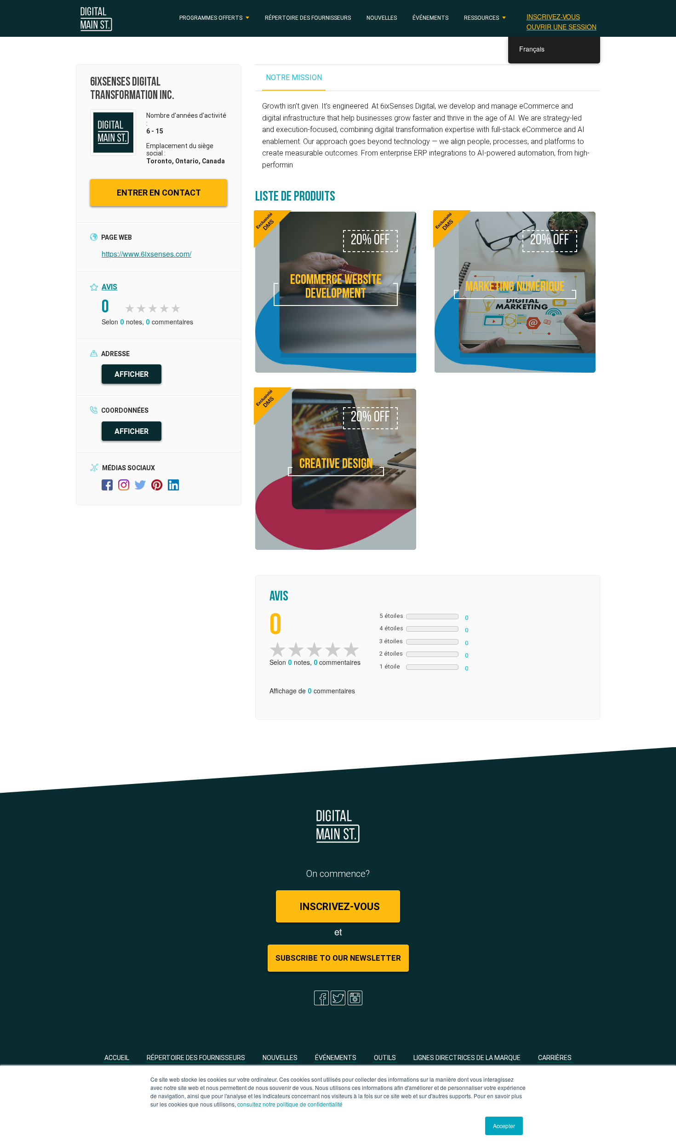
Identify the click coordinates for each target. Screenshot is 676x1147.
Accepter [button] (504, 1126)
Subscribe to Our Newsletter (338, 958)
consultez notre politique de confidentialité (290, 1104)
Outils (385, 1058)
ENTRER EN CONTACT (159, 192)
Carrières (555, 1058)
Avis (109, 286)
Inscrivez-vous (553, 16)
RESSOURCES (481, 17)
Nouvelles (382, 17)
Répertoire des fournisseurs (308, 17)
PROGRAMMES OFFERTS (210, 17)
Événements (430, 17)
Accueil (116, 1058)
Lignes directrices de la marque (467, 1058)
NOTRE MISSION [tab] (294, 77)
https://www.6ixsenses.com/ (146, 253)
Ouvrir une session (561, 26)
